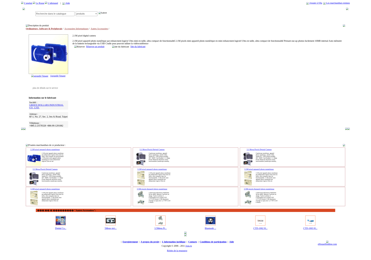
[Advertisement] (185, 11)
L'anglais (28, 3)
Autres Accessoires (99, 28)
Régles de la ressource (177, 250)
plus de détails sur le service (45, 88)
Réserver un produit (95, 46)
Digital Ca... (60, 228)
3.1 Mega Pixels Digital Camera (152, 149)
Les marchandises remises (338, 3)
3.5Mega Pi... (160, 228)
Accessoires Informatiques (76, 28)
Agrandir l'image (58, 76)
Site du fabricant (137, 46)
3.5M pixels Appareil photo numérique (152, 189)
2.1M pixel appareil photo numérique (45, 149)
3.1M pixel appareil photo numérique (152, 169)
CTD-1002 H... (260, 228)
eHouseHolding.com (327, 244)
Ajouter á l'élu (315, 3)
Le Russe (40, 3)
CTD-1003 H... (310, 228)
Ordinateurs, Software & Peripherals (44, 28)
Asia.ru (188, 246)
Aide (67, 3)
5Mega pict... (111, 228)
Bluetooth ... (210, 228)
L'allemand (53, 3)
